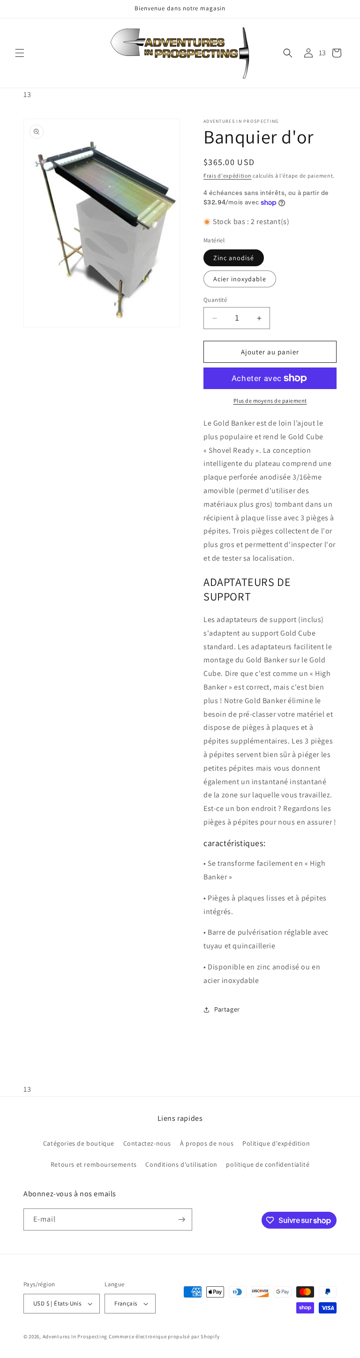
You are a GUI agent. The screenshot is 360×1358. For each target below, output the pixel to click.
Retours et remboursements (94, 1164)
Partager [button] (227, 1009)
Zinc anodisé (233, 258)
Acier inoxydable (239, 279)
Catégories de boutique (78, 1143)
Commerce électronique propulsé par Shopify (164, 1336)
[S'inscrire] (181, 1219)
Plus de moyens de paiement (270, 400)
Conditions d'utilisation (181, 1164)
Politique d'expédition (276, 1143)
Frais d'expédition (227, 175)
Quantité (215, 300)
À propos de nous (207, 1143)
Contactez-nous (147, 1143)
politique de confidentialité (267, 1164)
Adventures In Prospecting (75, 1336)
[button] (19, 53)
